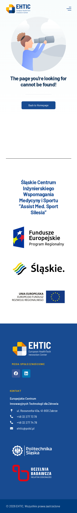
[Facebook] (16, 373)
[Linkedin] (26, 373)
